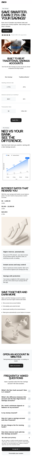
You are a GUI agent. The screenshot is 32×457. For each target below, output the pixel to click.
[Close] (29, 438)
